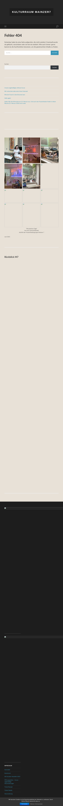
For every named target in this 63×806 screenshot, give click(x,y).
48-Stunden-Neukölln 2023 (12, 776)
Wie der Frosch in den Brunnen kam (14, 94)
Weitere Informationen (36, 804)
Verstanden (24, 804)
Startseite (7, 769)
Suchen (6, 64)
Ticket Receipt (8, 787)
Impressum (7, 773)
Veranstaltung (8, 793)
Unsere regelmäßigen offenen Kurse (14, 88)
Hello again (7, 98)
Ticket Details (8, 790)
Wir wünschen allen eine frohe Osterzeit (16, 91)
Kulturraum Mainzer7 (31, 11)
